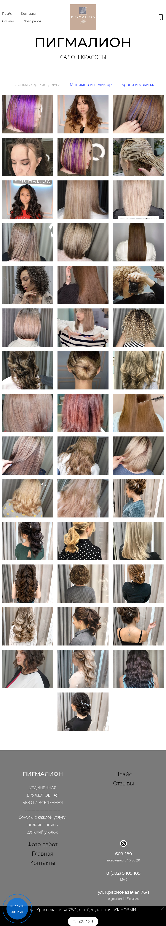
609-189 (123, 853)
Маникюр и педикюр (91, 84)
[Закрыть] (162, 908)
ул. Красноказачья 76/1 (123, 892)
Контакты (28, 13)
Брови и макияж (137, 84)
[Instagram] (123, 843)
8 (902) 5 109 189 (123, 873)
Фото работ (32, 21)
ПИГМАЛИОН (42, 773)
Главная (42, 853)
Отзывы (8, 21)
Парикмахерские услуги (36, 84)
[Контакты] (161, 17)
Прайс (7, 13)
